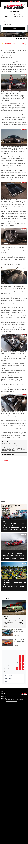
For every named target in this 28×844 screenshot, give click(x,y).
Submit (14, 28)
